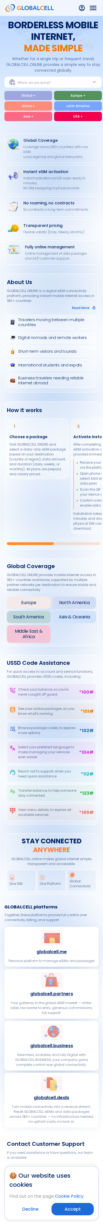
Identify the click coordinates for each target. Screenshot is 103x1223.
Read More (81, 307)
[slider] (54, 543)
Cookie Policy (69, 1196)
